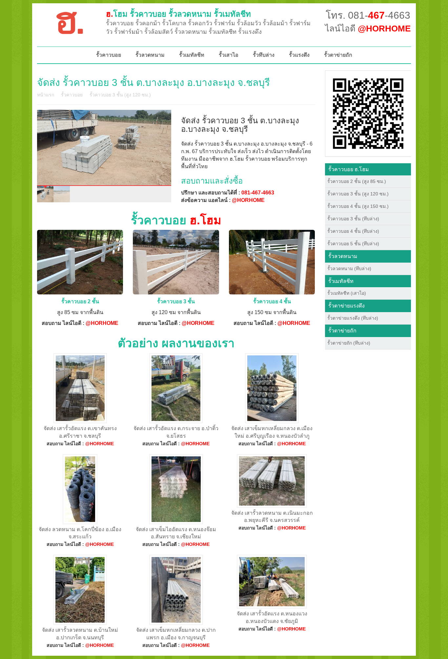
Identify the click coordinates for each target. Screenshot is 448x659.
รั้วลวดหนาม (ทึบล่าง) (349, 268)
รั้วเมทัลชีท (191, 55)
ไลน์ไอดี (368, 28)
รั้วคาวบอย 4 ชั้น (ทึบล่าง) (353, 231)
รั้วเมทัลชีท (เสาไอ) (346, 293)
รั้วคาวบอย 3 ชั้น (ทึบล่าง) (353, 218)
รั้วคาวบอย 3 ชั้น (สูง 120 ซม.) (120, 94)
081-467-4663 (257, 192)
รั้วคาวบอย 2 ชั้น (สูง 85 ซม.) (356, 181)
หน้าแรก (45, 94)
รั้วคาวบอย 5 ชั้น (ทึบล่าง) (353, 243)
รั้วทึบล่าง (264, 55)
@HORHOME (248, 200)
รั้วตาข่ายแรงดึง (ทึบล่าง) (352, 318)
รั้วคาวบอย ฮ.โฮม (348, 169)
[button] (368, 113)
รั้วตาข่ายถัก (338, 55)
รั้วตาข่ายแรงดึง (346, 306)
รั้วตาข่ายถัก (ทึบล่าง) (348, 343)
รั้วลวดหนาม (150, 55)
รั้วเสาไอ (228, 55)
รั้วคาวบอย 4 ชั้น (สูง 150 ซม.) (358, 206)
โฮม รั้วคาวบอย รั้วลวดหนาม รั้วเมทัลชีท (178, 14)
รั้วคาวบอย (108, 55)
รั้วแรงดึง (299, 55)
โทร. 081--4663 (368, 15)
